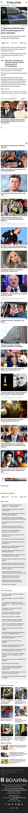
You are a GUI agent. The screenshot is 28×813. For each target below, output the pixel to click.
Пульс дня (13, 5)
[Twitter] (9, 804)
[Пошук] (26, 2)
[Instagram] (12, 804)
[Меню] (1, 2)
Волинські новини (5, 5)
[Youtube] (19, 804)
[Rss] (22, 804)
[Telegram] (16, 804)
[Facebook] (6, 804)
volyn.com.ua (19, 771)
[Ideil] (14, 808)
